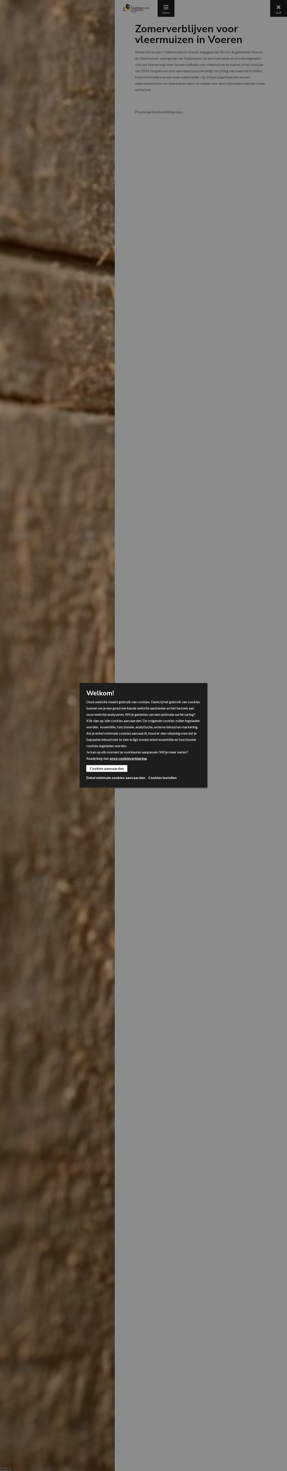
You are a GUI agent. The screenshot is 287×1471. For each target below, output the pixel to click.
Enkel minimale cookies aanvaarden (115, 778)
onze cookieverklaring (128, 758)
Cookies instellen (162, 777)
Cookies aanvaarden (107, 768)
